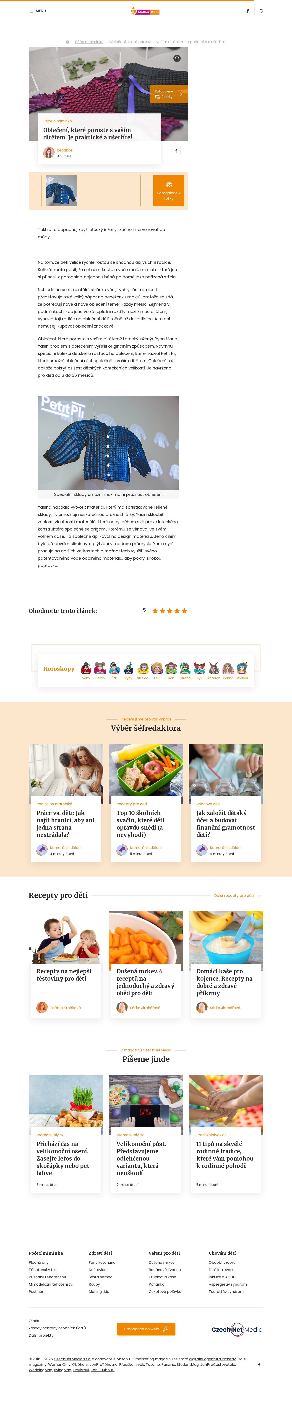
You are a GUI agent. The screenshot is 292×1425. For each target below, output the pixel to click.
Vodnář (242, 678)
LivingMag (62, 1370)
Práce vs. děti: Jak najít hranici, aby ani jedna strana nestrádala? (65, 824)
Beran (100, 678)
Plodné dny (39, 1262)
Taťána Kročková (65, 1007)
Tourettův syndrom (226, 1291)
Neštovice (98, 1269)
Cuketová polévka (165, 1291)
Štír (114, 678)
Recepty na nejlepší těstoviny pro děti (63, 975)
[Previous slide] (37, 190)
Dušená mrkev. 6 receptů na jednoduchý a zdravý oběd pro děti (145, 982)
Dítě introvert (221, 1269)
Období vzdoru (222, 1262)
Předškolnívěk (131, 1364)
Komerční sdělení (66, 847)
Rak (171, 678)
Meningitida (99, 1291)
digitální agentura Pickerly (212, 1359)
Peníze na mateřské (54, 804)
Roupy (94, 1284)
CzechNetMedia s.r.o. (72, 1359)
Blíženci (185, 678)
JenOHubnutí (103, 1370)
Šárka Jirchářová (145, 1007)
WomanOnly (59, 1364)
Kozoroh (214, 678)
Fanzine (168, 1364)
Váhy (86, 678)
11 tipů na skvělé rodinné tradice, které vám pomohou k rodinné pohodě (224, 1155)
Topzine (153, 1364)
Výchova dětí (208, 804)
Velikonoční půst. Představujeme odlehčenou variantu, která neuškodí (141, 1159)
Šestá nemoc (100, 1277)
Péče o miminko (89, 41)
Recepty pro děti (132, 804)
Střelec (142, 678)
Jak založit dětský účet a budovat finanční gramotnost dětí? (225, 824)
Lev (156, 678)
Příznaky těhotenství (47, 1277)
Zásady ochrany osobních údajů (57, 1328)
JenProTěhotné (103, 1364)
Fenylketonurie (102, 1262)
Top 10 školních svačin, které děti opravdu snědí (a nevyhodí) (141, 824)
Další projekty (41, 1335)
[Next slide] (144, 190)
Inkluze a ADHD (222, 1277)
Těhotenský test (43, 1269)
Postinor (36, 1291)
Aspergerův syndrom (228, 1284)
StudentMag (188, 1364)
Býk (199, 678)
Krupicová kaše (162, 1277)
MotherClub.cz (67, 42)
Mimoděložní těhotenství (51, 1284)
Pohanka (156, 1284)
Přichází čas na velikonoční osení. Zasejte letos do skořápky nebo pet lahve (62, 1159)
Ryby (128, 678)
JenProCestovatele (217, 1364)
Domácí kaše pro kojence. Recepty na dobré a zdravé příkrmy (224, 982)
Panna (228, 678)
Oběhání (80, 1364)
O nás (34, 1320)
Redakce (65, 150)
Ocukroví (81, 1370)
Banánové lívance (165, 1269)
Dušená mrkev (162, 1262)
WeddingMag (40, 1370)
